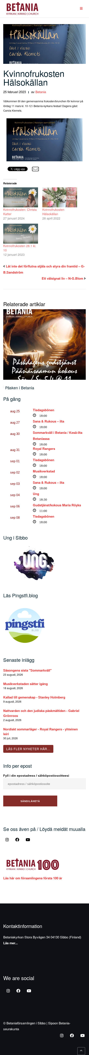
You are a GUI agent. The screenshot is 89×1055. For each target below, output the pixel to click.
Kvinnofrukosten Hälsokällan (33, 77)
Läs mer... (10, 943)
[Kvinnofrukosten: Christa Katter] (20, 197)
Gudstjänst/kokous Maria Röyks (57, 505)
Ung (36, 493)
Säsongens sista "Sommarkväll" (27, 670)
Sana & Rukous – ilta (48, 421)
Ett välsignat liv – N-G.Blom (62, 278)
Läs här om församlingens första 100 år (32, 878)
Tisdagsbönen (43, 410)
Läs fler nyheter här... (28, 749)
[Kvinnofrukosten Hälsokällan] (59, 197)
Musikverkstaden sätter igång (25, 683)
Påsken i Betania (19, 387)
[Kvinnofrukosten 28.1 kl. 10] (20, 234)
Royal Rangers (44, 448)
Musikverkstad (44, 471)
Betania (40, 91)
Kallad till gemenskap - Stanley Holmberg (34, 697)
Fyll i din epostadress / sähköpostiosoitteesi (36, 775)
